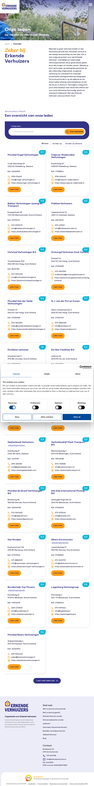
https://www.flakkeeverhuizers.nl (68, 232)
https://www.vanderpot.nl (65, 329)
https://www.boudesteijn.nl (22, 614)
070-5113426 (60, 513)
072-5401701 (60, 560)
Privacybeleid (42, 784)
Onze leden (17, 44)
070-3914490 (17, 274)
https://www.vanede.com (65, 519)
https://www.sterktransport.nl (67, 470)
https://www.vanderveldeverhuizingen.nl (28, 329)
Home (7, 44)
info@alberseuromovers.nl (66, 563)
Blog (44, 738)
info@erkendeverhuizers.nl (56, 759)
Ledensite (46, 724)
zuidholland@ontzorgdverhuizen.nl (70, 275)
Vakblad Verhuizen (50, 735)
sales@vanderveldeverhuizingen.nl (26, 326)
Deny (17, 417)
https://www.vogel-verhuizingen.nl (25, 183)
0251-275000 (16, 608)
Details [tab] (47, 374)
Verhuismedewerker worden (53, 720)
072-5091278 (16, 225)
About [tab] (77, 374)
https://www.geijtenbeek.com (23, 470)
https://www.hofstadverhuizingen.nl (26, 281)
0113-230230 (16, 464)
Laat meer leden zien (46, 681)
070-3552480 (60, 323)
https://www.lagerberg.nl (65, 614)
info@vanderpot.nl (63, 326)
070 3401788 (51, 756)
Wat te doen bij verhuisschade (54, 709)
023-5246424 (17, 654)
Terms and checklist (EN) (78, 784)
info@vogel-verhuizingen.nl (23, 180)
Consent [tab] (16, 374)
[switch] (35, 407)
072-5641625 (16, 513)
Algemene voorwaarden (58, 784)
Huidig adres (16, 126)
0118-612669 (16, 177)
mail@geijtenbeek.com (21, 467)
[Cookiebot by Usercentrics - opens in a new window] (81, 367)
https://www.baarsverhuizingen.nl (25, 660)
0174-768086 (60, 464)
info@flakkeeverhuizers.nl (66, 228)
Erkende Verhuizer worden (52, 716)
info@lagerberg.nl (62, 611)
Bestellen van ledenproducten (54, 731)
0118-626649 (60, 177)
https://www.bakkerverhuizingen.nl (25, 232)
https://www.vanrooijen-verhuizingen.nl (27, 567)
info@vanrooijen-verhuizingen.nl (25, 563)
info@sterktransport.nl (65, 467)
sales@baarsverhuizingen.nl (23, 657)
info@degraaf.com (19, 516)
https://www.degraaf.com (22, 519)
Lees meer (14, 189)
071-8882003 (16, 560)
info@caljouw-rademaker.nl (67, 180)
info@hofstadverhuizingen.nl (23, 277)
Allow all (76, 417)
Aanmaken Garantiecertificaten (55, 727)
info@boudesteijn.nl (19, 611)
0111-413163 (60, 225)
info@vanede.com (62, 516)
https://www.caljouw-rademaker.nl (69, 183)
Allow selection (47, 417)
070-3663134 (60, 271)
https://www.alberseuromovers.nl (69, 567)
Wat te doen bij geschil (51, 713)
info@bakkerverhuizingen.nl (23, 228)
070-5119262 (60, 608)
